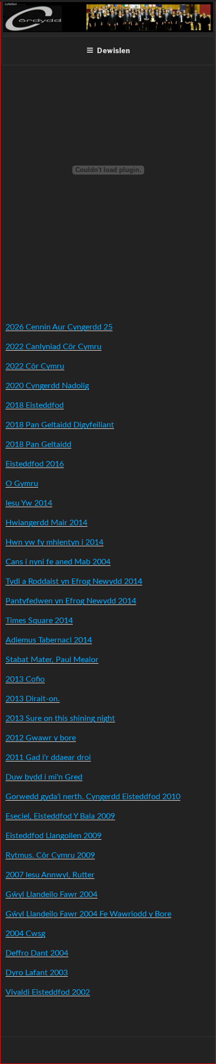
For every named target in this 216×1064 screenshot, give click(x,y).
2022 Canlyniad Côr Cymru (53, 347)
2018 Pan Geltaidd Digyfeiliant (60, 425)
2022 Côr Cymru (35, 366)
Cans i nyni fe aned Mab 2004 (58, 562)
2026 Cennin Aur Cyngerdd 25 (59, 327)
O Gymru (22, 484)
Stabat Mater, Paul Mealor (52, 660)
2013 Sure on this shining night (60, 718)
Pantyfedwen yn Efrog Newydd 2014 (71, 601)
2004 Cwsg (25, 934)
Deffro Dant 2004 (37, 953)
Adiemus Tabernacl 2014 (49, 640)
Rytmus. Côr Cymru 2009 (50, 855)
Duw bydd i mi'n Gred (44, 777)
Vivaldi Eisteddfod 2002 (48, 992)
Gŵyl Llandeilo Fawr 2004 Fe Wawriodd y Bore (88, 914)
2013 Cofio (25, 679)
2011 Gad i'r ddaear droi (48, 757)
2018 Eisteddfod (35, 405)
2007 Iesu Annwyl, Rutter (50, 875)
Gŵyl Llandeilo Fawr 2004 (51, 894)
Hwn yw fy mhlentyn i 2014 (54, 542)
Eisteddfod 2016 (35, 464)
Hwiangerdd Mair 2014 (46, 523)
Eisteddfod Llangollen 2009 (53, 836)
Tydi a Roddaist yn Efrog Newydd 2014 (74, 581)
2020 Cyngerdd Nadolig (47, 386)
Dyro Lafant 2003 (37, 973)
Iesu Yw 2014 (29, 503)
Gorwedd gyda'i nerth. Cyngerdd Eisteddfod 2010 (93, 797)
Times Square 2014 (39, 621)
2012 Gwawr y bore (41, 738)
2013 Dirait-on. (33, 699)
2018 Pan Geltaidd (38, 444)
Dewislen (113, 50)
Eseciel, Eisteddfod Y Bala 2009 (60, 816)
